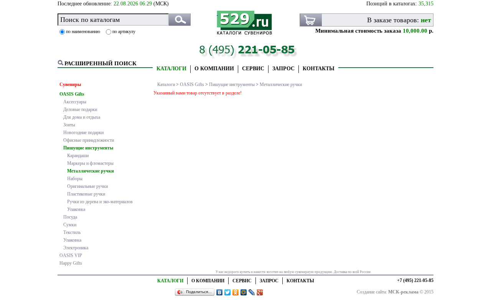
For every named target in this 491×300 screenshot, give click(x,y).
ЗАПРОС (283, 68)
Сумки (69, 224)
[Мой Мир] (244, 292)
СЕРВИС (253, 68)
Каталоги (166, 84)
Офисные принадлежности (88, 140)
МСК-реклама (403, 292)
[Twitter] (228, 292)
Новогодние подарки (83, 132)
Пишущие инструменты (88, 148)
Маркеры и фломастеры (90, 163)
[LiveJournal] (252, 292)
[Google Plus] (260, 292)
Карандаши (78, 155)
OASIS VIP (70, 255)
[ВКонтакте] (220, 292)
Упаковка (76, 209)
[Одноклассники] (236, 292)
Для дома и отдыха (81, 117)
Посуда (70, 217)
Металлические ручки (90, 171)
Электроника (75, 247)
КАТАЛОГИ (171, 68)
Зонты (69, 125)
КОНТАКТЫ (318, 68)
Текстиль (72, 232)
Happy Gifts (70, 263)
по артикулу (123, 31)
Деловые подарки (80, 109)
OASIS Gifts (71, 94)
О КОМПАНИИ (214, 68)
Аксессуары (74, 101)
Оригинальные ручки (87, 186)
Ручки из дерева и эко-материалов (100, 201)
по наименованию (83, 31)
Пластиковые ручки (86, 194)
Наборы (74, 178)
